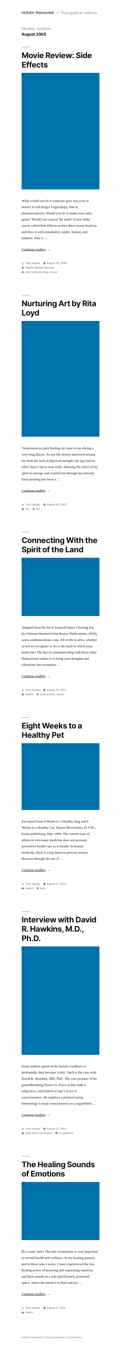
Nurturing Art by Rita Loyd (59, 308)
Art (27, 508)
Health (29, 267)
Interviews (31, 1133)
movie (53, 272)
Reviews (49, 267)
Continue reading (36, 249)
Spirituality (45, 1133)
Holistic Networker (38, 12)
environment (47, 694)
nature (60, 694)
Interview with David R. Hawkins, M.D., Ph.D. (59, 929)
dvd (27, 272)
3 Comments (66, 1133)
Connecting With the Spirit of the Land (59, 544)
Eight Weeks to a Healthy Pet (52, 730)
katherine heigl (40, 272)
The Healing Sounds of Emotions (58, 1169)
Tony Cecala (32, 263)
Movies (39, 267)
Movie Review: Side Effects (57, 60)
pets (42, 888)
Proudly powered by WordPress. (63, 1337)
